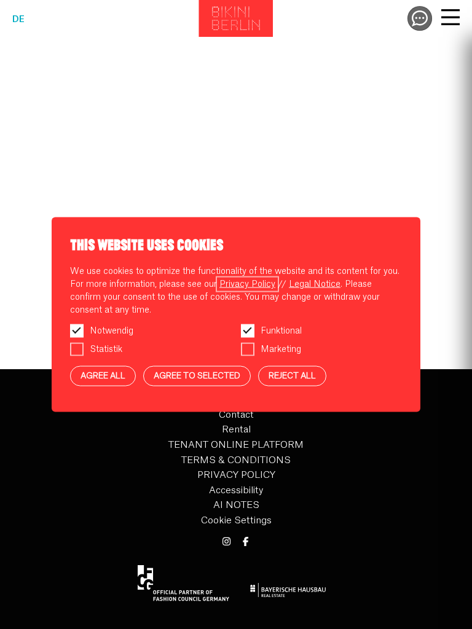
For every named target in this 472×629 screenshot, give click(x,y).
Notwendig (111, 331)
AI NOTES (236, 505)
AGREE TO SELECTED (197, 376)
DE (18, 19)
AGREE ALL (103, 376)
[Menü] (450, 19)
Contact (236, 415)
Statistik (106, 349)
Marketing (281, 349)
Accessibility (236, 490)
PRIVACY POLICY (236, 475)
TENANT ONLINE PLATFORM (236, 445)
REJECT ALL (292, 376)
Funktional (281, 331)
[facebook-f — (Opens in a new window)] (245, 542)
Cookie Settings (236, 520)
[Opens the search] (419, 18)
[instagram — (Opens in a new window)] (226, 542)
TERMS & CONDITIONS (236, 460)
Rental (236, 429)
